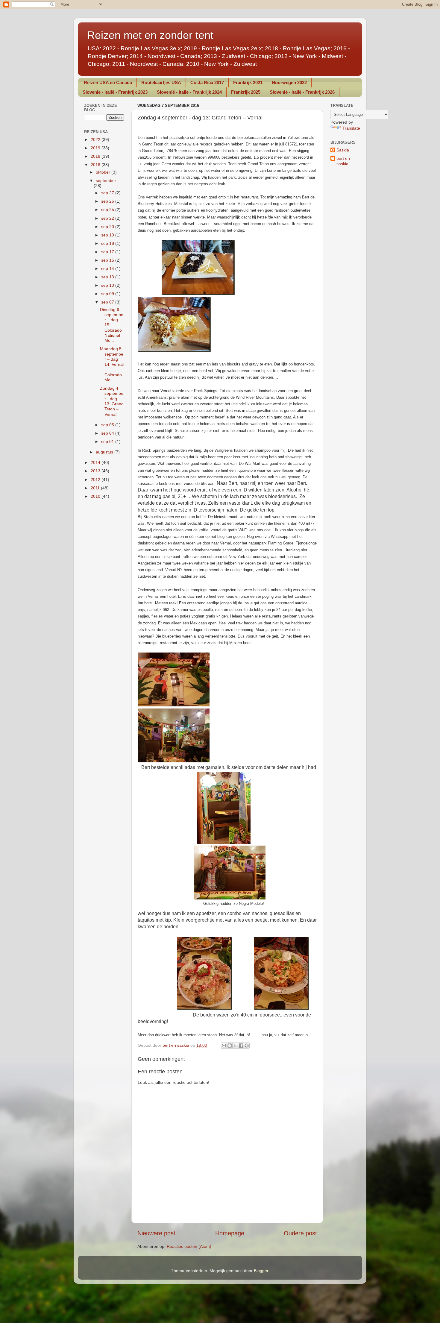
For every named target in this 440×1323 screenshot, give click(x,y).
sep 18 (108, 243)
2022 (96, 139)
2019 (96, 147)
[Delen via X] (235, 1046)
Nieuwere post (156, 1233)
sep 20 (108, 226)
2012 (96, 479)
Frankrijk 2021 (248, 82)
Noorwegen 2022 (289, 82)
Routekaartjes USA (161, 82)
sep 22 (108, 218)
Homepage (229, 1233)
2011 (96, 487)
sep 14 (108, 268)
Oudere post (300, 1233)
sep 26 (108, 201)
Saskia (342, 150)
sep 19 (108, 235)
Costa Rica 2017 (207, 82)
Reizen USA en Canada (108, 82)
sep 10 (108, 285)
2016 (96, 164)
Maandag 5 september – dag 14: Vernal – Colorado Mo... (112, 364)
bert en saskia (343, 161)
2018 (96, 156)
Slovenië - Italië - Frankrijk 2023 (115, 92)
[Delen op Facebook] (241, 1046)
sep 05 (108, 424)
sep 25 (108, 209)
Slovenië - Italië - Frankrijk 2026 (302, 92)
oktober (103, 172)
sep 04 (108, 433)
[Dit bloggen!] (230, 1046)
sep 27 (108, 192)
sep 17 (108, 251)
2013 (96, 470)
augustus (105, 452)
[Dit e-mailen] (224, 1046)
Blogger (261, 1270)
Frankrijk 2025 (245, 92)
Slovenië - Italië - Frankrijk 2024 (189, 92)
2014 (96, 462)
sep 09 (108, 293)
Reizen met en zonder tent (150, 35)
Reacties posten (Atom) (189, 1246)
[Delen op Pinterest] (247, 1046)
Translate (351, 128)
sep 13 (108, 276)
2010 (96, 496)
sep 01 (108, 441)
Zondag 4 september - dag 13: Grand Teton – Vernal (112, 401)
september (106, 180)
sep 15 (108, 260)
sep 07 (108, 302)
